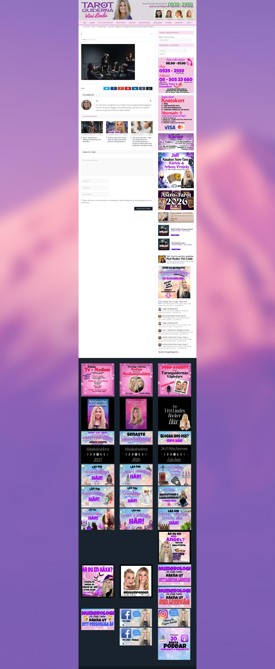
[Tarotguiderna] (107, 9)
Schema (168, 23)
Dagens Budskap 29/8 (170, 323)
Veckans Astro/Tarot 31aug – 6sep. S (175, 337)
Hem (84, 23)
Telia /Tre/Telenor (105, 23)
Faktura (132, 23)
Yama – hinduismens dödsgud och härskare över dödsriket (92, 139)
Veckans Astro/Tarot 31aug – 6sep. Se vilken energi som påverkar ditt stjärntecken (117, 139)
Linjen (91, 23)
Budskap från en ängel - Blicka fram (174, 302)
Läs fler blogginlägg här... (169, 351)
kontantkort (144, 23)
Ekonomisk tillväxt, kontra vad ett (173, 316)
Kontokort (121, 23)
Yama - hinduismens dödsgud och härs (175, 330)
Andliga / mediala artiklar (166, 37)
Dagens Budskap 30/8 (170, 309)
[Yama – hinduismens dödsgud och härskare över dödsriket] (92, 128)
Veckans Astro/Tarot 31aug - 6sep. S (175, 344)
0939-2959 (180, 4)
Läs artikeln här (179, 305)
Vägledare (158, 23)
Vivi (84, 39)
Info (189, 23)
